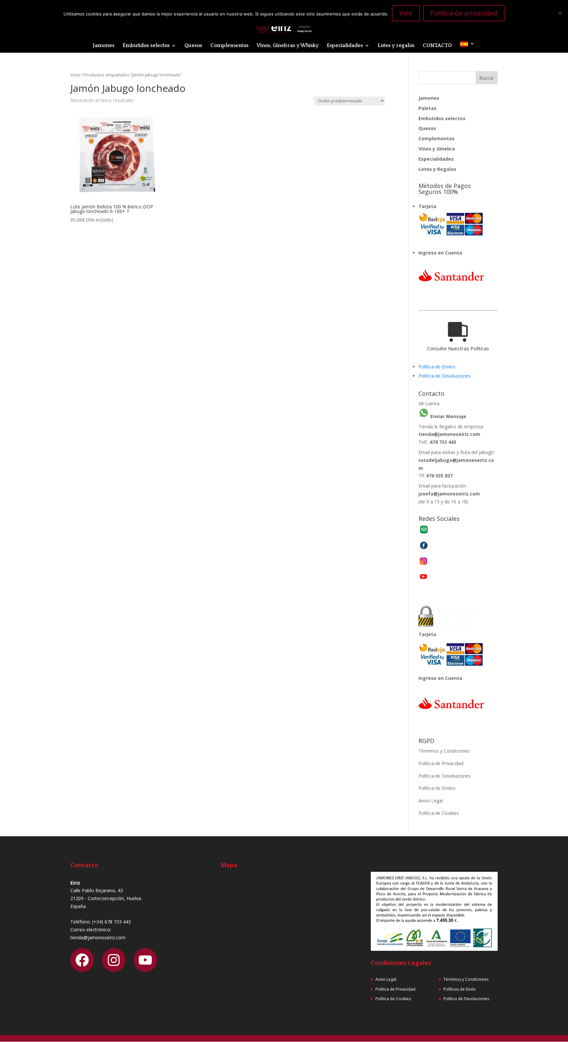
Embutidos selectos (146, 45)
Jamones (103, 45)
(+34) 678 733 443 (111, 922)
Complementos (229, 45)
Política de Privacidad (440, 763)
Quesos (193, 45)
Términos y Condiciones (444, 751)
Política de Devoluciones (444, 376)
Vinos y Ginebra (436, 149)
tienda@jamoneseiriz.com (449, 434)
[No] (559, 13)
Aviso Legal (430, 800)
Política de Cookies (438, 813)
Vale (406, 13)
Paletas (427, 108)
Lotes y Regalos (437, 169)
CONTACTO (437, 45)
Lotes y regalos (396, 45)
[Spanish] (467, 47)
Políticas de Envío (459, 989)
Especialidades (345, 45)
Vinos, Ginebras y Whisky (288, 45)
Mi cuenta (428, 403)
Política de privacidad (463, 13)
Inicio (75, 75)
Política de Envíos (437, 366)
